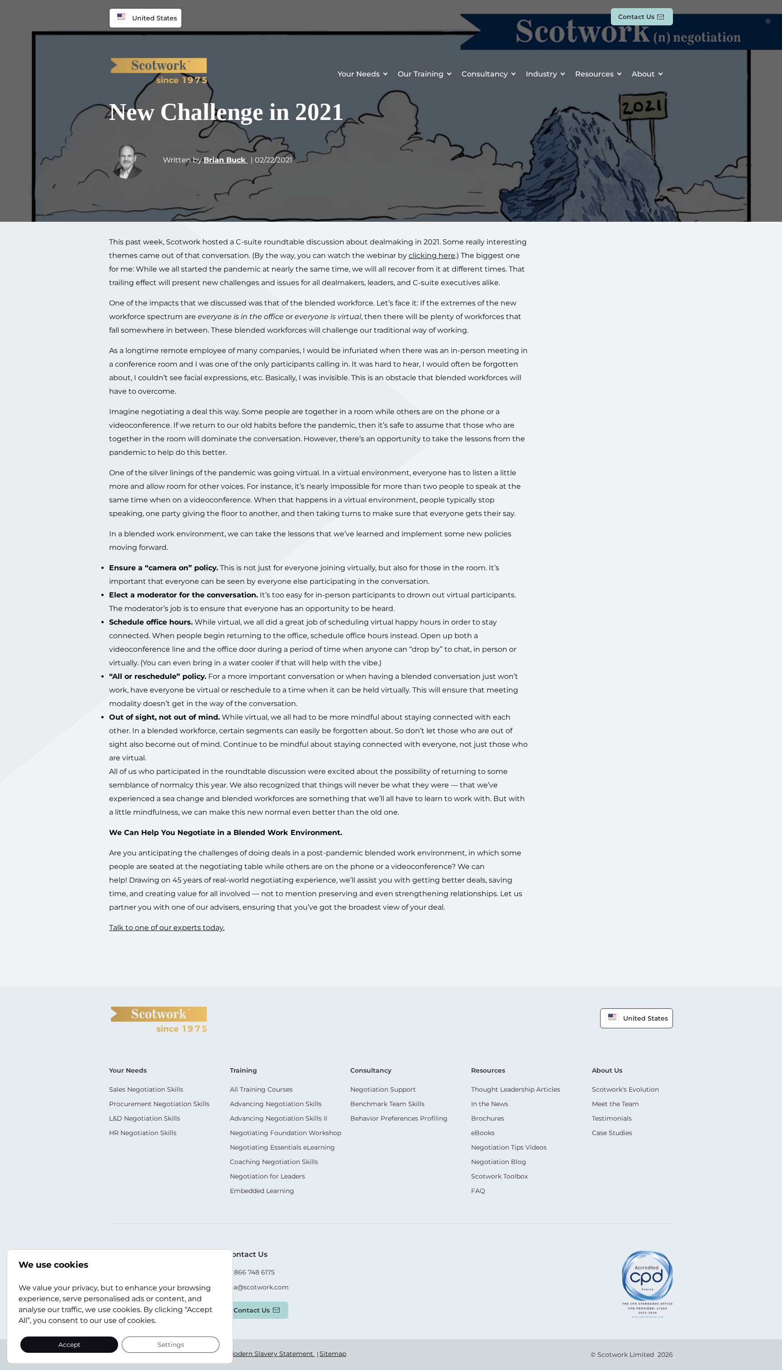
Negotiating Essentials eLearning (282, 1147)
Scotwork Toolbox (499, 1176)
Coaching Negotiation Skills (274, 1162)
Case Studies (612, 1133)
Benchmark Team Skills (387, 1104)
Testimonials (612, 1118)
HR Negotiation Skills (142, 1133)
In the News (489, 1104)
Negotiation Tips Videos (509, 1147)
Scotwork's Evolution (625, 1089)
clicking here (432, 255)
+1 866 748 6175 (250, 1272)
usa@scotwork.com (257, 1287)
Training (243, 1070)
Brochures (487, 1118)
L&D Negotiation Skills (144, 1118)
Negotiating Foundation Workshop (285, 1133)
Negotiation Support (383, 1089)
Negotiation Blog (498, 1162)
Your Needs (359, 74)
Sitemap (332, 1354)
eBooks (483, 1133)
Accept (69, 1344)
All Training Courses (261, 1089)
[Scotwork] (159, 1018)
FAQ (478, 1191)
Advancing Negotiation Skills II (278, 1118)
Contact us (636, 17)
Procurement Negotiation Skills (159, 1104)
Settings (170, 1344)
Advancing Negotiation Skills (276, 1104)
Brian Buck (226, 160)
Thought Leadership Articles (515, 1089)
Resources (594, 74)
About (643, 74)
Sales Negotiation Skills (146, 1089)
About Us (607, 1070)
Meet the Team (615, 1104)
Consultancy (485, 74)
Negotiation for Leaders (267, 1176)
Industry (541, 74)
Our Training (420, 74)
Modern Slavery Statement (271, 1354)
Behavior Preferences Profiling (399, 1118)
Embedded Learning (262, 1191)
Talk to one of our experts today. (166, 927)
